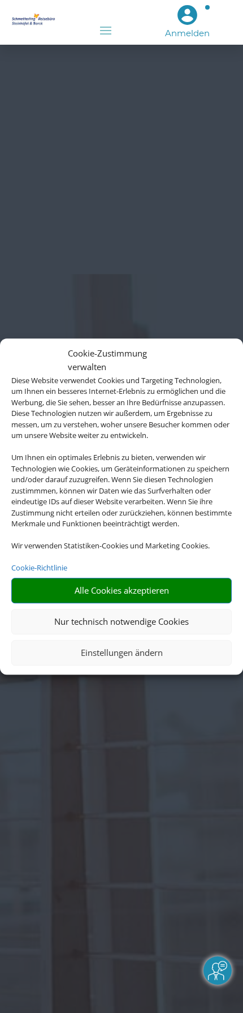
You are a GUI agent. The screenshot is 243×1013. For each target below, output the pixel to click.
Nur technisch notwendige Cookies (121, 621)
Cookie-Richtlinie (39, 568)
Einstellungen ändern (122, 652)
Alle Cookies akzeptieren (122, 590)
